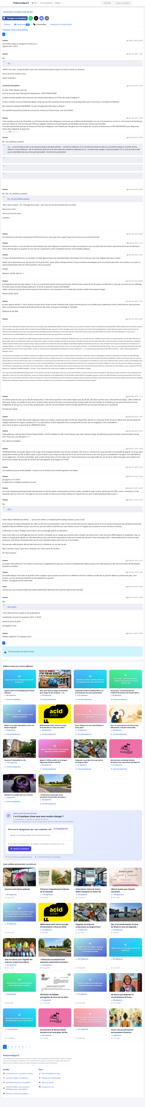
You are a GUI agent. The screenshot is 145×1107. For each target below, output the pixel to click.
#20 (127, 500)
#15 (127, 431)
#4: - (9, 147)
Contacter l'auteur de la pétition (15, 29)
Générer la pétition (21, 849)
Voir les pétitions (46, 3)
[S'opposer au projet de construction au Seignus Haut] (90, 755)
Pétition (7, 24)
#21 (127, 560)
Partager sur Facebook (16, 18)
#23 (127, 586)
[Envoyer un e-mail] (41, 18)
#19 (127, 488)
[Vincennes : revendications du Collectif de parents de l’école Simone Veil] (125, 686)
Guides (6, 1069)
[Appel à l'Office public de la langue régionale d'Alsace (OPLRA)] (54, 755)
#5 (127, 137)
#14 (127, 417)
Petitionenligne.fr (21, 3)
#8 (127, 243)
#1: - (9, 63)
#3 (127, 86)
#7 (127, 234)
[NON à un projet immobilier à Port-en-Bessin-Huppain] (19, 721)
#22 (127, 572)
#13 (127, 396)
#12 (127, 319)
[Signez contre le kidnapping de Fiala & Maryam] (19, 686)
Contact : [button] (57, 3)
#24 (127, 597)
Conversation (40, 24)
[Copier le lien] (47, 18)
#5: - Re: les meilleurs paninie (19, 199)
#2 (127, 54)
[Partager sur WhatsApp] (30, 18)
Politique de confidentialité (61, 24)
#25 (127, 633)
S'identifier (107, 3)
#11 (127, 301)
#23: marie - (12, 607)
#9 (127, 255)
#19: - (10, 509)
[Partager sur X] (36, 18)
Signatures (22, 24)
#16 (127, 449)
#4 (127, 118)
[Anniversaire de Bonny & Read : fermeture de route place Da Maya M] (125, 755)
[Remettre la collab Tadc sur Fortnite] (19, 789)
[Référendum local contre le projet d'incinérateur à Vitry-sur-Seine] (54, 721)
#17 (127, 467)
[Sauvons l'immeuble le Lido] (19, 754)
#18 (127, 476)
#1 (127, 40)
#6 (127, 189)
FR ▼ (36, 3)
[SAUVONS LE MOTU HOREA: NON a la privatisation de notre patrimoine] (90, 686)
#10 (127, 281)
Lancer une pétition (123, 3)
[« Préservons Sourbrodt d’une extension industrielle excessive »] (54, 790)
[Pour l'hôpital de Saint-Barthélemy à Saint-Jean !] (90, 721)
